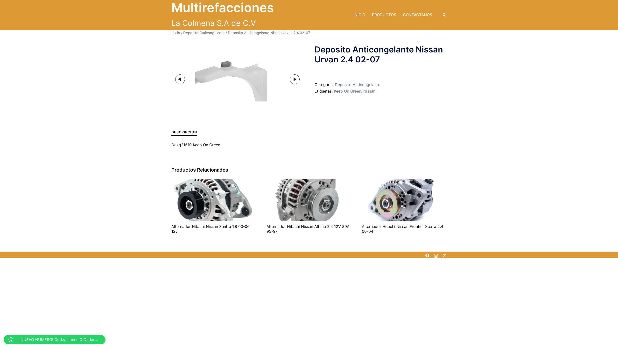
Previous (180, 79)
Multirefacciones (222, 7)
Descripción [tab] (184, 132)
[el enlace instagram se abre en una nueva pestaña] (436, 255)
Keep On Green (347, 91)
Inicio (359, 14)
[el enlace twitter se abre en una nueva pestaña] (445, 255)
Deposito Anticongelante (204, 33)
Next (295, 79)
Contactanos (417, 14)
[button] (445, 15)
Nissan (369, 91)
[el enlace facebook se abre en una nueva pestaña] (427, 255)
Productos (384, 14)
